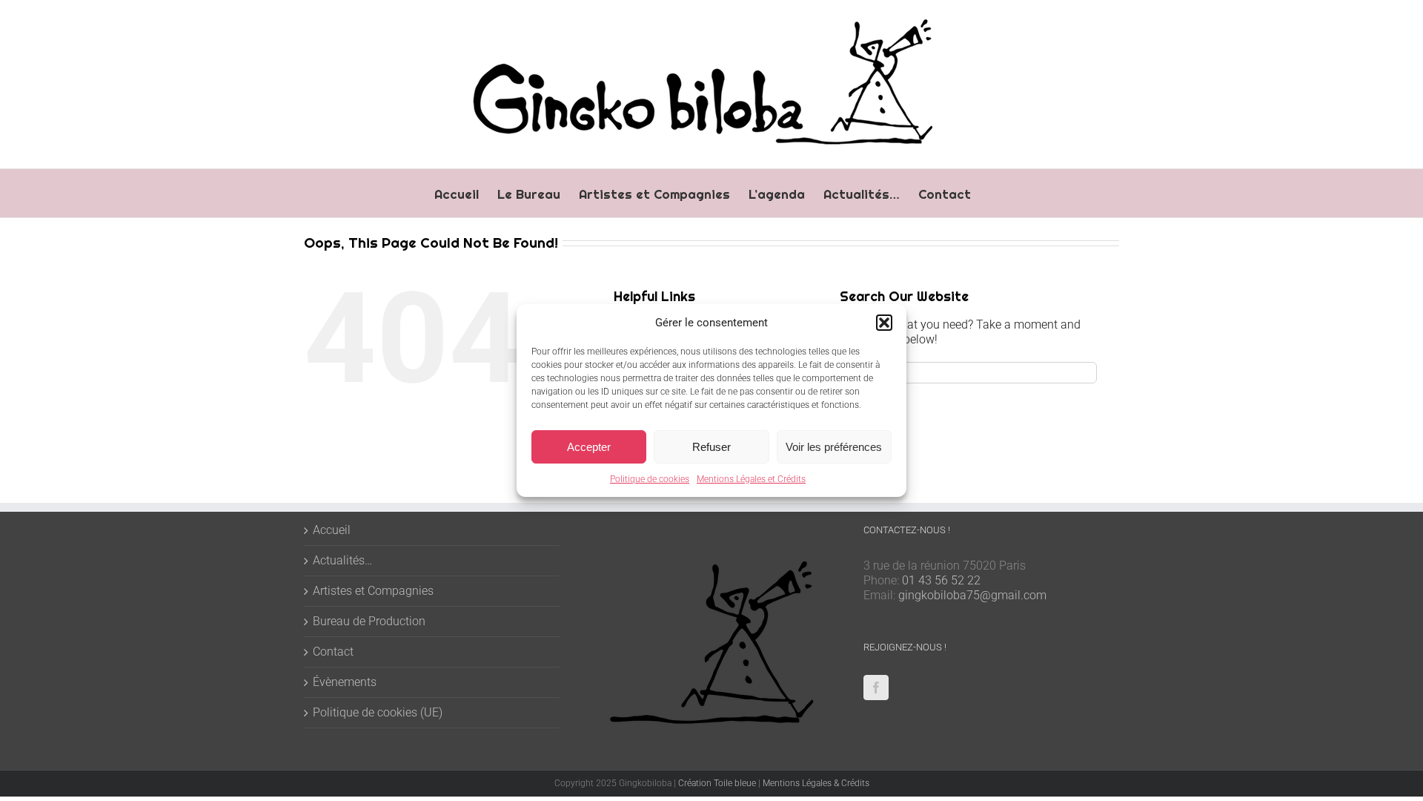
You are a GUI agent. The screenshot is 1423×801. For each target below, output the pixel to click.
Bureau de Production (369, 621)
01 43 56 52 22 (941, 580)
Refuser (711, 447)
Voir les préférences (834, 447)
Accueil (332, 530)
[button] (884, 322)
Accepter (589, 447)
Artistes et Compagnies (373, 591)
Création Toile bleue (717, 783)
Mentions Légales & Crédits (816, 783)
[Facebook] (876, 687)
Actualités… (342, 560)
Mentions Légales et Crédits (751, 479)
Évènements (345, 682)
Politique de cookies (649, 479)
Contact (333, 652)
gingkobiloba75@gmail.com (972, 595)
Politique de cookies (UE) (377, 712)
